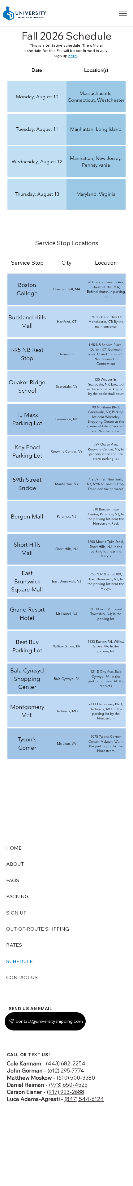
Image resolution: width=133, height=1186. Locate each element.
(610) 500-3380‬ (76, 1077)
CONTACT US (22, 977)
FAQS (12, 880)
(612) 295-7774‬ (65, 1070)
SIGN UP (16, 913)
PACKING (17, 896)
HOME (14, 848)
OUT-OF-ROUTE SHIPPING (37, 929)
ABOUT (15, 864)
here (72, 55)
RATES (14, 945)
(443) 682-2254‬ (65, 1063)
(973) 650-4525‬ (68, 1084)
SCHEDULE (19, 961)
